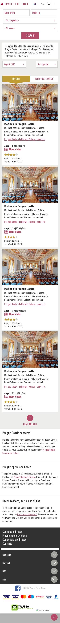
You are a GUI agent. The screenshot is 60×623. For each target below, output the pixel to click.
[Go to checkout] (49, 4)
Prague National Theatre (24, 477)
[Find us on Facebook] (19, 588)
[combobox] (30, 20)
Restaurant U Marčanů (27, 514)
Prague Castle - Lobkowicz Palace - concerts (24, 139)
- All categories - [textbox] (12, 20)
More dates (15, 149)
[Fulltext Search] (42, 4)
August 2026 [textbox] (9, 64)
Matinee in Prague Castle (19, 124)
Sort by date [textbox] (43, 64)
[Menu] (56, 4)
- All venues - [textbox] (10, 28)
